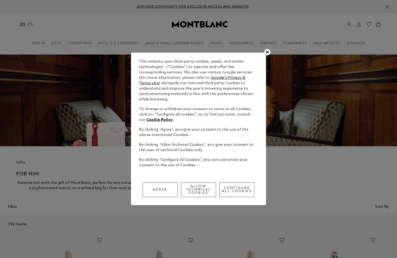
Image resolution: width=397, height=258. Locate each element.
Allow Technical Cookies (198, 190)
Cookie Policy (159, 120)
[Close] (267, 52)
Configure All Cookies (237, 189)
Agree (160, 189)
